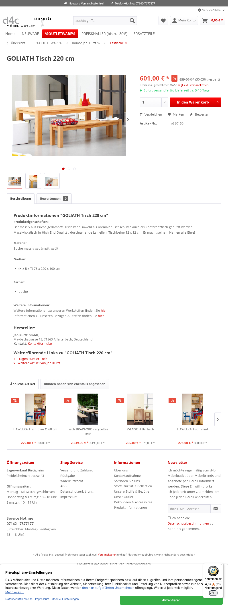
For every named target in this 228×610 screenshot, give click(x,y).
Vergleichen (153, 114)
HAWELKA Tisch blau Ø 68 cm (35, 429)
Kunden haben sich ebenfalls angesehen (74, 384)
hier (104, 310)
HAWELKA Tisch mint (192, 429)
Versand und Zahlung (76, 470)
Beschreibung (20, 198)
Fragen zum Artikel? (32, 359)
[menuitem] (105, 20)
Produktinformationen (130, 507)
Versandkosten (107, 554)
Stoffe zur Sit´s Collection (133, 486)
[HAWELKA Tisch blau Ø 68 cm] (35, 409)
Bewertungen (53, 198)
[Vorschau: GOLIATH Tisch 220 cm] (14, 181)
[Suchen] (132, 20)
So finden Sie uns (127, 481)
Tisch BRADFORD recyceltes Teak (87, 431)
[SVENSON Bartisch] (140, 409)
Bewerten (201, 114)
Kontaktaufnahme (127, 475)
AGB (63, 486)
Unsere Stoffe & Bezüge (131, 491)
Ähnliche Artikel (22, 384)
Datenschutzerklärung (77, 491)
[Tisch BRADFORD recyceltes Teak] (88, 409)
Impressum (68, 497)
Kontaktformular (40, 343)
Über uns (121, 470)
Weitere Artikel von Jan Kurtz (38, 363)
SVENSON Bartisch (140, 429)
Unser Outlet (123, 497)
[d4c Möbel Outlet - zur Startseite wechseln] (27, 21)
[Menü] (221, 566)
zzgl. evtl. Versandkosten (193, 85)
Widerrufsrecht (71, 481)
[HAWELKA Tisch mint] (193, 409)
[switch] (213, 593)
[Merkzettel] (163, 20)
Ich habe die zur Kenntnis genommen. (191, 523)
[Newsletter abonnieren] (215, 508)
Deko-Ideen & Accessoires (133, 502)
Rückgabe (67, 475)
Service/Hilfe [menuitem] (211, 10)
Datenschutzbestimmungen (188, 523)
